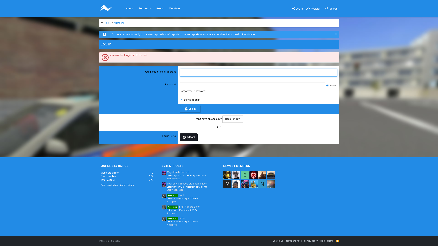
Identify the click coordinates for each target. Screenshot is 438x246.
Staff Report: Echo (183, 207)
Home (129, 8)
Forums (143, 8)
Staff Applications (176, 190)
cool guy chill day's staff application (187, 183)
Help (322, 241)
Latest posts (172, 166)
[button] (151, 9)
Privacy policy (311, 241)
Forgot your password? (193, 91)
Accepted (172, 202)
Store (159, 8)
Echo (176, 218)
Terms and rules (294, 241)
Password (170, 84)
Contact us (278, 241)
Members (175, 8)
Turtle (176, 195)
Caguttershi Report (178, 172)
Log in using (169, 136)
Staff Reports (173, 179)
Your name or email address (160, 72)
